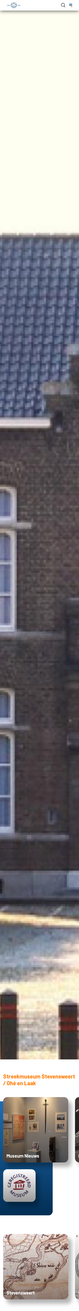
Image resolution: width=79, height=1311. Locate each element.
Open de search (63, 5)
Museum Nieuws (23, 1155)
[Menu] (71, 5)
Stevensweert (21, 1292)
